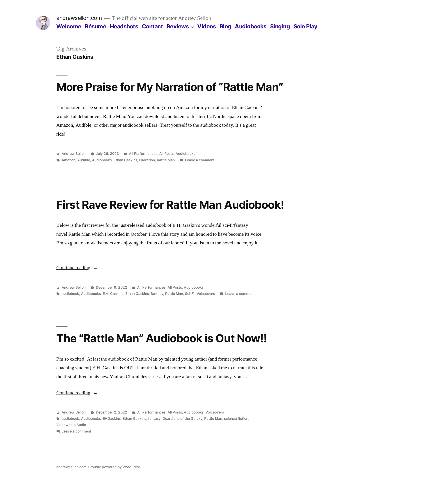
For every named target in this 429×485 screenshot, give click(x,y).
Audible (83, 160)
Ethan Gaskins (125, 160)
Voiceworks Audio (71, 425)
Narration (147, 160)
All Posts (166, 153)
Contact (152, 26)
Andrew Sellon (74, 153)
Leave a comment (199, 160)
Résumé (95, 26)
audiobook (70, 294)
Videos (206, 26)
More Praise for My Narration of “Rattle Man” (169, 87)
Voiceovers (206, 294)
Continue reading (77, 268)
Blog (225, 26)
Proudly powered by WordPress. (114, 467)
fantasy (157, 294)
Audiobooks (250, 26)
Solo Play (306, 26)
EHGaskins (112, 418)
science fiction (236, 418)
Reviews (178, 26)
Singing (280, 26)
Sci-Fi (190, 294)
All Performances (143, 153)
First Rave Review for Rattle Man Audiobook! (170, 204)
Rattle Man (166, 160)
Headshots (124, 26)
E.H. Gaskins (113, 294)
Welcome (68, 26)
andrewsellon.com (79, 18)
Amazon (68, 160)
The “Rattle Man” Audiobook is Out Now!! (161, 338)
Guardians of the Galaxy (182, 418)
